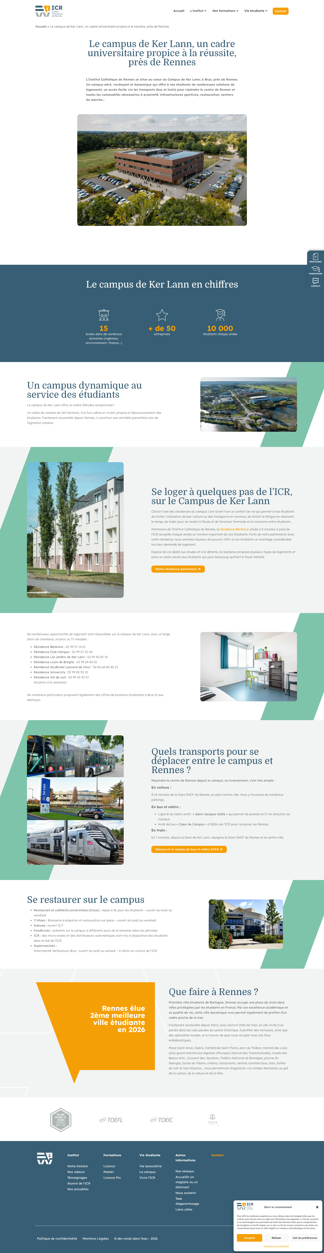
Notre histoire (77, 1166)
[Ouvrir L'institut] (205, 10)
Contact (217, 1155)
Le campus (147, 1172)
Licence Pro (112, 1178)
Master (108, 1172)
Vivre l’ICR (147, 1178)
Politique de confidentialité (276, 1246)
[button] (317, 1207)
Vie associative (150, 1166)
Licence (109, 1166)
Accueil (40, 26)
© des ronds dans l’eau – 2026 (136, 1238)
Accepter (249, 1237)
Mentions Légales (96, 1238)
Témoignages (77, 1178)
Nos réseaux (185, 1171)
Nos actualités (78, 1189)
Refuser (276, 1237)
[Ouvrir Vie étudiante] (266, 10)
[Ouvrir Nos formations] (237, 10)
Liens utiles (184, 1209)
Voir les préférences (305, 1237)
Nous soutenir (186, 1193)
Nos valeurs (76, 1172)
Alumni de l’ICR (78, 1183)
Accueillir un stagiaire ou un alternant (187, 1182)
